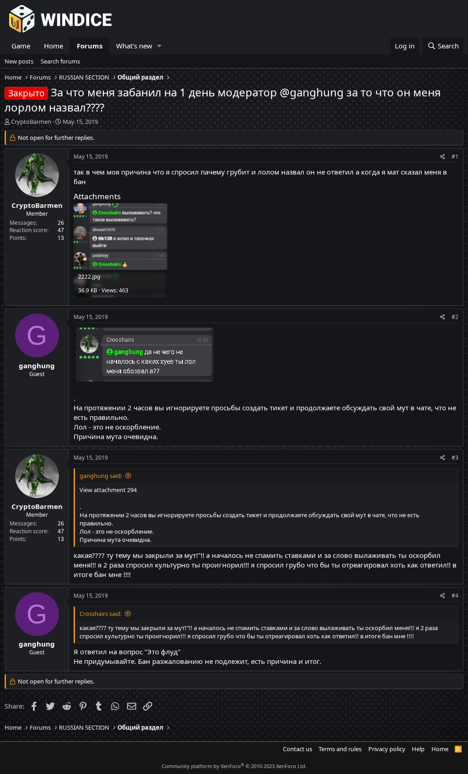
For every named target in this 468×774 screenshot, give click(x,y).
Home (53, 45)
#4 (455, 595)
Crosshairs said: (101, 614)
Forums (89, 45)
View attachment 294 (108, 490)
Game (20, 45)
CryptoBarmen (31, 121)
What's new (134, 45)
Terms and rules (340, 749)
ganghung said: (101, 476)
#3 (455, 457)
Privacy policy (386, 749)
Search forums (60, 61)
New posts (19, 61)
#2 (455, 317)
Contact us (297, 749)
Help (418, 749)
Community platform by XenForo (234, 766)
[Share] (442, 157)
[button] (159, 45)
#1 (455, 156)
